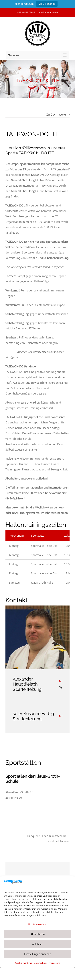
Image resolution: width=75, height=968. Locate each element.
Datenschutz (40, 962)
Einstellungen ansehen (37, 954)
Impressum (54, 962)
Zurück (50, 114)
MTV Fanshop (46, 3)
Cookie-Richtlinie (23, 962)
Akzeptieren (37, 934)
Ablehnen (37, 944)
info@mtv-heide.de (48, 12)
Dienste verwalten (36, 924)
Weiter (63, 114)
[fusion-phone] (60, 687)
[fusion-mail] (60, 681)
